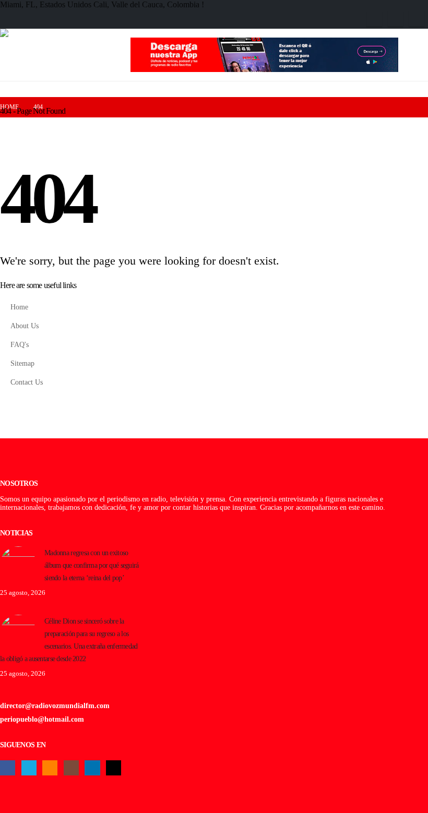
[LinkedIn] (416, 19)
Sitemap (22, 363)
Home (19, 307)
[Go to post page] (18, 563)
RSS (49, 767)
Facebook (7, 767)
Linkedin (92, 767)
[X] (395, 19)
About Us (24, 325)
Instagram (71, 767)
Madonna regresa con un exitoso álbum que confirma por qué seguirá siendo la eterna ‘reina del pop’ (91, 565)
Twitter (29, 767)
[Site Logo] (65, 55)
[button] (421, 59)
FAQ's (19, 344)
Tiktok (113, 767)
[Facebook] (374, 19)
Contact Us (26, 382)
